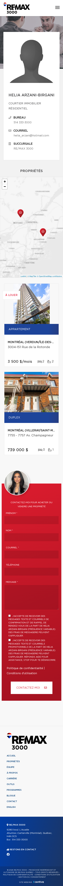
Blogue (11, 796)
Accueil (11, 756)
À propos (12, 773)
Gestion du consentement (32, 877)
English (11, 807)
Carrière (12, 779)
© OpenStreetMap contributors (49, 276)
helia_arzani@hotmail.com (31, 135)
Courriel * (12, 548)
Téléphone (12, 565)
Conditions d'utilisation (22, 673)
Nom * (9, 531)
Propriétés (13, 761)
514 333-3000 (23, 122)
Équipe (10, 767)
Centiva (38, 882)
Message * (12, 582)
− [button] (5, 186)
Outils (10, 784)
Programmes (14, 790)
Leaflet (23, 276)
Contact (12, 801)
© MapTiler (32, 276)
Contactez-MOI (28, 687)
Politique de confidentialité (25, 668)
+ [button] (5, 181)
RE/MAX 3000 (23, 148)
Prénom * (11, 513)
